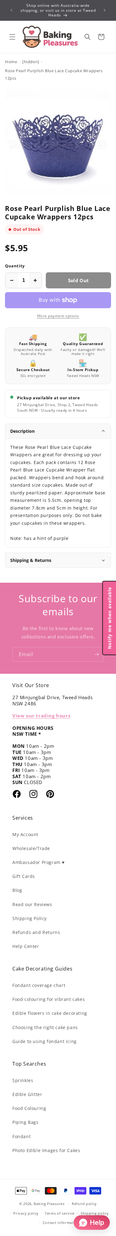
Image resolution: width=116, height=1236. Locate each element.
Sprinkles (22, 1080)
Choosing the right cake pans (45, 1027)
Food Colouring (29, 1108)
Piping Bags (25, 1122)
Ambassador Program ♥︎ (38, 862)
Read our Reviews (32, 904)
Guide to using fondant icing (44, 1041)
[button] (12, 37)
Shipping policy (95, 1213)
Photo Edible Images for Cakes (46, 1150)
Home (11, 61)
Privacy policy (26, 1213)
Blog (17, 890)
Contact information (61, 1222)
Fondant (21, 1136)
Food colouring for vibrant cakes (48, 999)
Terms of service (60, 1213)
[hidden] (30, 61)
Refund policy (84, 1203)
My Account (25, 834)
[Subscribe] (96, 654)
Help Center (25, 946)
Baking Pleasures (49, 1203)
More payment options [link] (58, 315)
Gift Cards (23, 876)
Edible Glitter (27, 1094)
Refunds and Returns (36, 932)
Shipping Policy (29, 918)
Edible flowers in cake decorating (49, 1013)
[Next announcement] (104, 10)
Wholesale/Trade (31, 848)
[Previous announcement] (11, 10)
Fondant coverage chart (38, 985)
